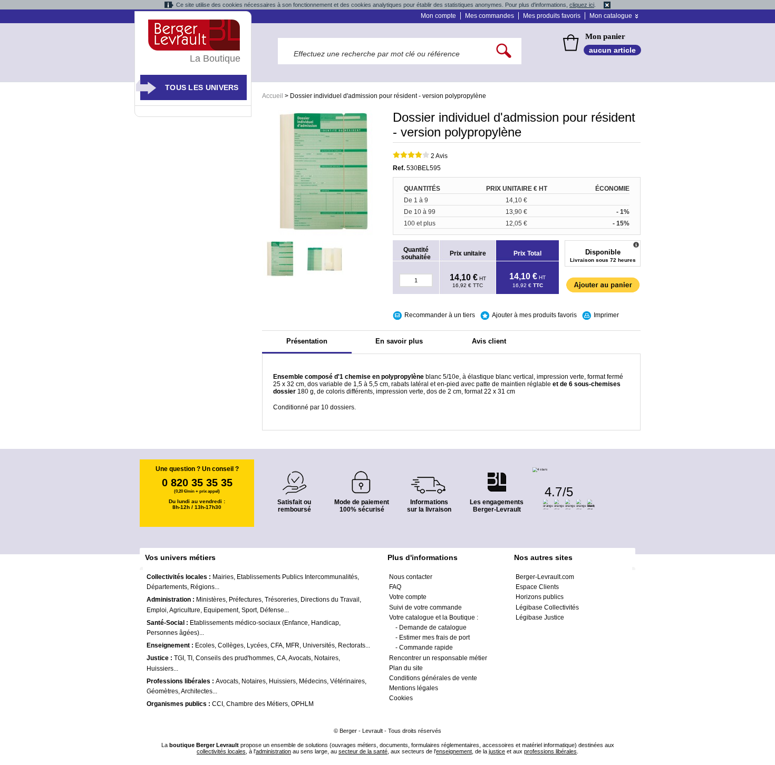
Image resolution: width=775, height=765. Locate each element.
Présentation (306, 341)
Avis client (489, 341)
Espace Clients (537, 587)
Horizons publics (540, 597)
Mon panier (605, 36)
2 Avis (439, 156)
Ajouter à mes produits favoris (534, 315)
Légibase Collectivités (547, 607)
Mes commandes (489, 15)
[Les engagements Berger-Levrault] (496, 476)
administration (273, 751)
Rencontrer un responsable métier (438, 658)
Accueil (272, 96)
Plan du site (406, 668)
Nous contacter (410, 577)
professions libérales (550, 751)
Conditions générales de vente (433, 678)
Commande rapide (426, 647)
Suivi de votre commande (425, 607)
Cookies (401, 698)
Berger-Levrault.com (545, 577)
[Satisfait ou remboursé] (294, 476)
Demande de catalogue (433, 627)
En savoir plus (399, 341)
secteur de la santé (363, 751)
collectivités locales (221, 751)
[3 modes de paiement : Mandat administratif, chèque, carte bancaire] (361, 479)
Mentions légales (413, 688)
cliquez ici (581, 5)
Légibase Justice (540, 617)
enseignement (454, 751)
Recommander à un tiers (439, 315)
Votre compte (408, 597)
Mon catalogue (610, 15)
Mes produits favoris (551, 15)
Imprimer (606, 315)
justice (497, 751)
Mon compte (438, 15)
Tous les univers (202, 87)
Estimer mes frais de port (434, 637)
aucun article (612, 50)
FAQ (395, 587)
